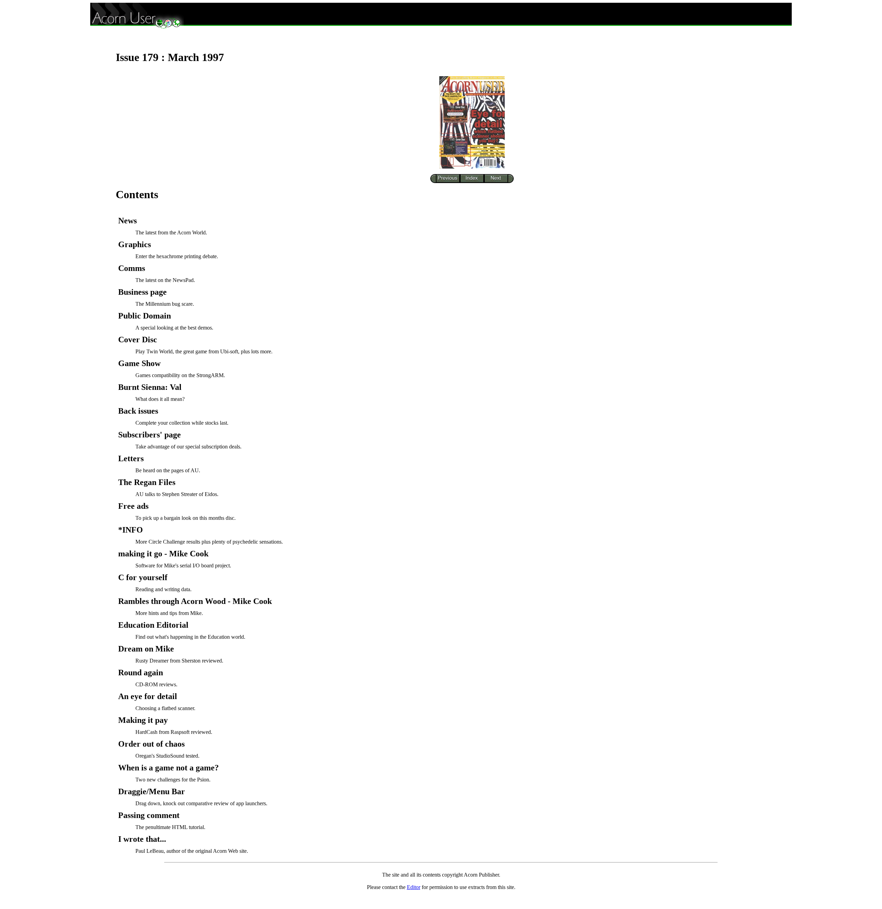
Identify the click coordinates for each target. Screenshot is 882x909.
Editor (413, 887)
